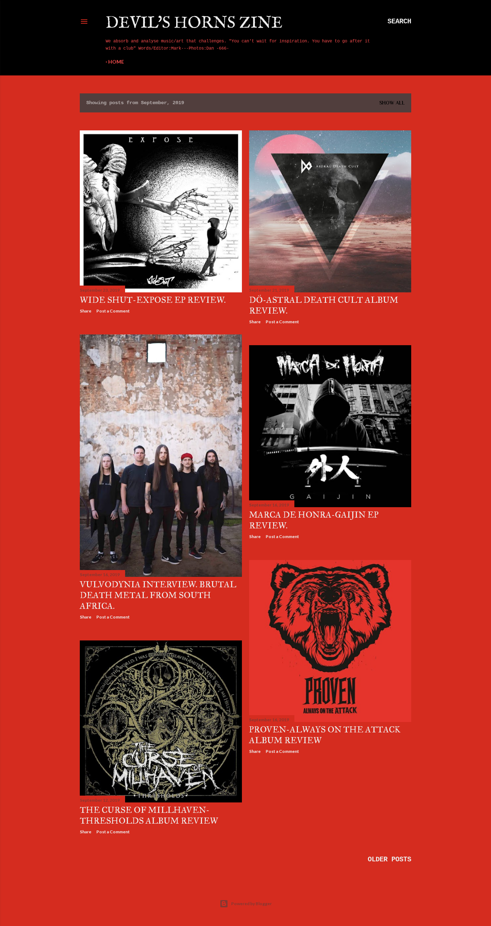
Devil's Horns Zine (194, 23)
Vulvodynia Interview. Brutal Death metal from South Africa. (158, 595)
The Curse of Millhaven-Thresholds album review (149, 815)
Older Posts (389, 860)
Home (116, 62)
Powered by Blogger (251, 903)
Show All (392, 103)
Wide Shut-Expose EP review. (153, 300)
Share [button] (85, 311)
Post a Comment (113, 311)
